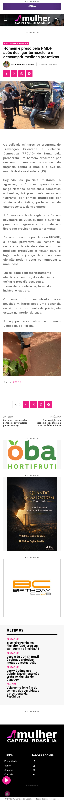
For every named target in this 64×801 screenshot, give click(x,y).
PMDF (17, 382)
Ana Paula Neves (24, 64)
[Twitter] (14, 73)
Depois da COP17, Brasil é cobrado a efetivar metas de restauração (23, 659)
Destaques (13, 639)
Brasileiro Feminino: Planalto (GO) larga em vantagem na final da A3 (23, 645)
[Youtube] (34, 775)
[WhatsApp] (21, 73)
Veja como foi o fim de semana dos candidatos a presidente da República (23, 692)
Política (11, 684)
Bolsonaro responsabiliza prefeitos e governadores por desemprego (15, 423)
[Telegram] (29, 73)
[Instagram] (34, 766)
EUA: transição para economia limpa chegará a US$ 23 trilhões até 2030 (49, 423)
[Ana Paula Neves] (7, 64)
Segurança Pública (16, 43)
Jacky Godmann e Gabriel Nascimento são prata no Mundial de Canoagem (23, 675)
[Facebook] (6, 73)
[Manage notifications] (7, 793)
